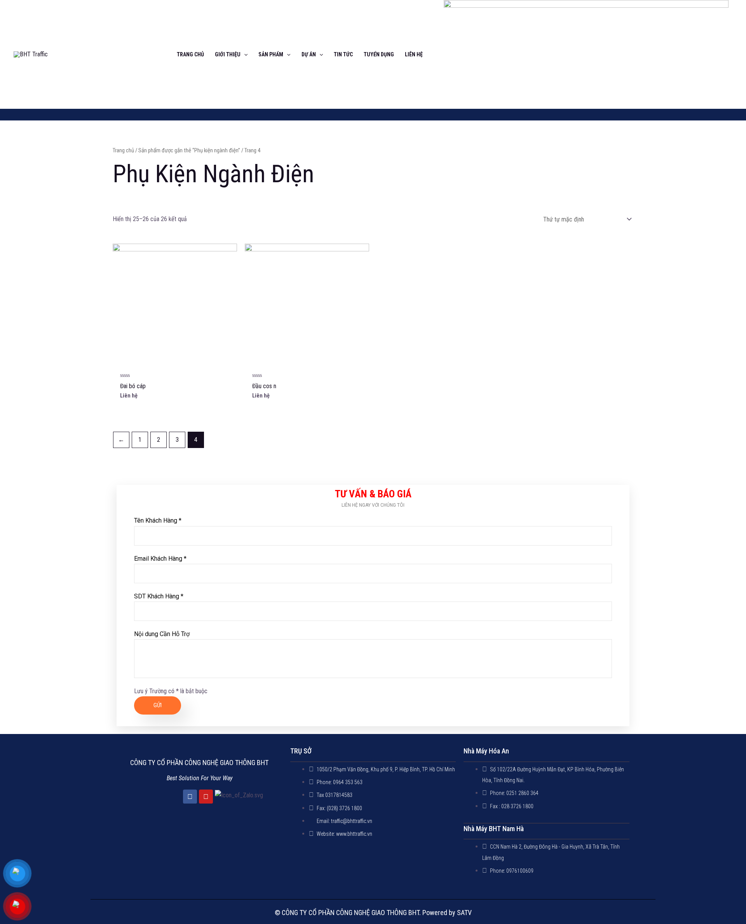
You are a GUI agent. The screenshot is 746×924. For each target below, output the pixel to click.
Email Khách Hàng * (160, 558)
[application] (244, 54)
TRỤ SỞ (301, 751)
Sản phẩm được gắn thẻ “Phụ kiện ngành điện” (189, 150)
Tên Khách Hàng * (157, 520)
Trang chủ (123, 150)
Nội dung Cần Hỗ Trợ (162, 634)
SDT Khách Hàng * (158, 596)
